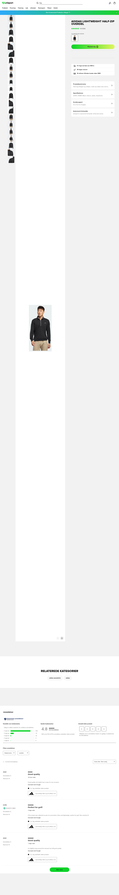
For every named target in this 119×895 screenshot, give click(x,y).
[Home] (7, 3)
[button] (11, 25)
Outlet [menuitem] (56, 8)
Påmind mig (92, 46)
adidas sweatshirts (55, 678)
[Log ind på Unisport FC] (110, 3)
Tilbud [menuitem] (49, 8)
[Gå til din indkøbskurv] (114, 3)
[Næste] (62, 638)
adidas (68, 678)
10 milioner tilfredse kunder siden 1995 (89, 73)
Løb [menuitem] (27, 8)
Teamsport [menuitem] (41, 8)
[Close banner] (116, 13)
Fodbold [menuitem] (5, 8)
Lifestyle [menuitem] (33, 8)
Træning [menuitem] (20, 8)
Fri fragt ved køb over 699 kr (85, 65)
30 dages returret (82, 69)
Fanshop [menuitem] (13, 8)
